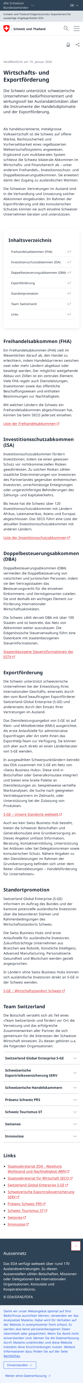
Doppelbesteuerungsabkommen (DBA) (38, 273)
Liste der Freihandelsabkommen (29, 423)
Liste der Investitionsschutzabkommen (34, 537)
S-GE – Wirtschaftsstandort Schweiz (32, 990)
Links (14, 314)
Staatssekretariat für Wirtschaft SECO (38, 1178)
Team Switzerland (24, 304)
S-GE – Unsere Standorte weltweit (30, 814)
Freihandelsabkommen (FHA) (31, 252)
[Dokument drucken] (68, 44)
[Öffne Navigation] (76, 28)
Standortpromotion (24, 293)
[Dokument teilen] (77, 44)
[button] (75, 1246)
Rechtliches (12, 1356)
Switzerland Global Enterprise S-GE (36, 1185)
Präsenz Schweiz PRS (25, 1203)
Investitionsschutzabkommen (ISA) (35, 262)
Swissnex (15, 1217)
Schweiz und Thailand (29, 29)
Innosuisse (16, 1224)
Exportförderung (23, 283)
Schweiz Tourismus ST (26, 1210)
